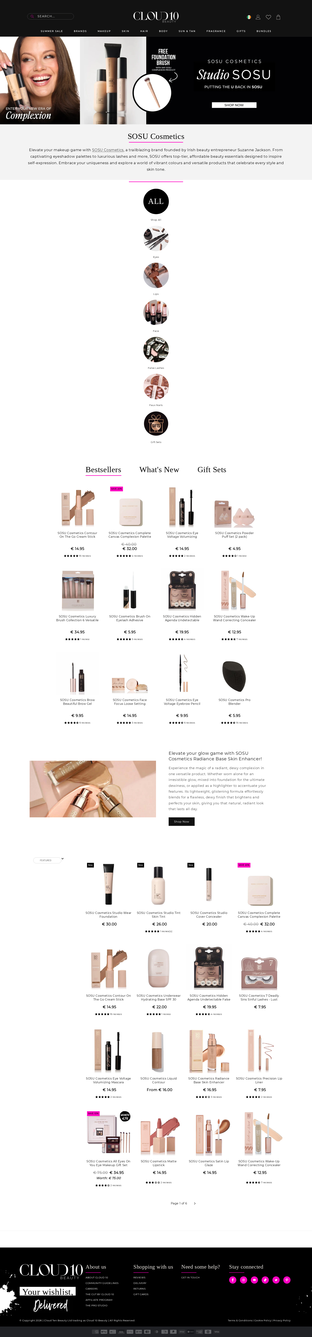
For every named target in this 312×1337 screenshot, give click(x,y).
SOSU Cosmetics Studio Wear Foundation (108, 914)
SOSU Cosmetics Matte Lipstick (159, 1163)
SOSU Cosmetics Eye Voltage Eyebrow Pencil (182, 701)
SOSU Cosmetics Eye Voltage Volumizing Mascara (182, 535)
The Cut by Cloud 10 (100, 1294)
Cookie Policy (262, 1320)
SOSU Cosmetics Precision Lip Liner (259, 1080)
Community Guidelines (102, 1283)
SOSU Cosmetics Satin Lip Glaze (209, 1163)
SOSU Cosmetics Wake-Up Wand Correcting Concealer (234, 618)
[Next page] (195, 1203)
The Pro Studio (96, 1305)
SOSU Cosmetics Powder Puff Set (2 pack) (234, 535)
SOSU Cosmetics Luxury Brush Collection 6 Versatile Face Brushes (77, 618)
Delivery (139, 1283)
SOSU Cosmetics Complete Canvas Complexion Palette (130, 535)
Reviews (139, 1277)
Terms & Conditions (240, 1320)
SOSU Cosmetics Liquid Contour (158, 1080)
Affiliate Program (99, 1300)
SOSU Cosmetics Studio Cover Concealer (209, 914)
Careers (92, 1289)
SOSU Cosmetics (108, 150)
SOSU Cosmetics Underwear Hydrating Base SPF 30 (159, 997)
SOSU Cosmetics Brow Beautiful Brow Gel (77, 701)
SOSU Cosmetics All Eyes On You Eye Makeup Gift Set (108, 1163)
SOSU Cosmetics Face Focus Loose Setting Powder (130, 702)
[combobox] (50, 16)
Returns (139, 1289)
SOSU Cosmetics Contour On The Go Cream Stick (77, 535)
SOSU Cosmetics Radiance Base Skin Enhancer (208, 1080)
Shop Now (181, 821)
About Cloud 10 (97, 1277)
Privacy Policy (282, 1320)
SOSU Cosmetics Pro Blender (235, 701)
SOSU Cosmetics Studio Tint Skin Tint (159, 914)
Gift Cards (141, 1294)
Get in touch (190, 1277)
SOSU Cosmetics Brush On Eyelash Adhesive (130, 618)
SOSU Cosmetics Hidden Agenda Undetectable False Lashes (182, 618)
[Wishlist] (268, 17)
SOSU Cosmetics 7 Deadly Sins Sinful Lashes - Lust (259, 997)
